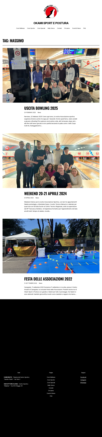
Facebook (83, 377)
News (39, 112)
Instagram (83, 380)
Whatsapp (83, 382)
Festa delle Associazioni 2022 (48, 279)
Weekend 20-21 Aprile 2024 (45, 193)
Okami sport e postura (51, 23)
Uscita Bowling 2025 (41, 108)
